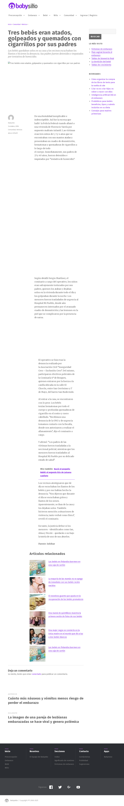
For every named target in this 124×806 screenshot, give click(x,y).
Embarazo (32, 15)
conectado (36, 674)
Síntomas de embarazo (64, 764)
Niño (56, 15)
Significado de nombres (64, 760)
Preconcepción (15, 15)
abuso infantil (13, 133)
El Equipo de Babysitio (39, 757)
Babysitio (11, 123)
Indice (57, 757)
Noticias (19, 130)
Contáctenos (84, 757)
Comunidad (69, 15)
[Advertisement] (53, 201)
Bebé (45, 15)
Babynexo (108, 757)
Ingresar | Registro (88, 15)
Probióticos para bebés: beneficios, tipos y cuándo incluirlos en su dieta (103, 104)
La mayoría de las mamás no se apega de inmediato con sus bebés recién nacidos (65, 582)
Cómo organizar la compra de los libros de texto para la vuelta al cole (103, 82)
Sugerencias (84, 764)
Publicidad (83, 760)
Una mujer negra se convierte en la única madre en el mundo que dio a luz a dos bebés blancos (65, 633)
